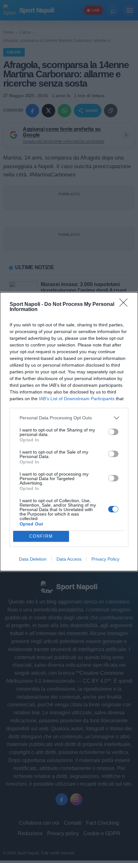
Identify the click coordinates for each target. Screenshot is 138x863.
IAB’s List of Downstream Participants (77, 398)
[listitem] (69, 418)
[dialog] (69, 431)
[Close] (125, 305)
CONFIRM (41, 536)
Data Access (69, 559)
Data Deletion (33, 559)
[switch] (113, 432)
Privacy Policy (105, 559)
